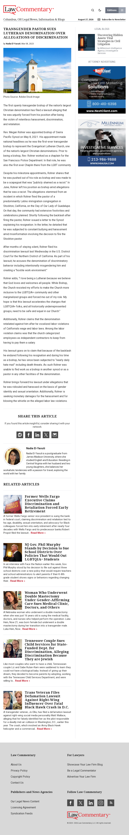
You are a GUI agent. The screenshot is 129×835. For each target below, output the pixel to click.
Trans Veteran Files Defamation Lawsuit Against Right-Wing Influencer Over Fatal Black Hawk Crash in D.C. (47, 700)
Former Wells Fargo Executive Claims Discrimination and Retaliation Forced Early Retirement (46, 504)
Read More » (38, 532)
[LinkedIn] (90, 802)
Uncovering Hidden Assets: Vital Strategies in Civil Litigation (110, 40)
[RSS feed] (111, 802)
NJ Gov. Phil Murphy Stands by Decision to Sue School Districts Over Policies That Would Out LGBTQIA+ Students (47, 552)
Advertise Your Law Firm (81, 776)
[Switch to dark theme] (99, 10)
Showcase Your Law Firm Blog (85, 764)
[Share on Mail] (54, 434)
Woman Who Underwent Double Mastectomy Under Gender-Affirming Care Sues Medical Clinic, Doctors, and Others (47, 600)
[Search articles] (92, 10)
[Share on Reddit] (19, 434)
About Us (16, 764)
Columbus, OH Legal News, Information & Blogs (34, 19)
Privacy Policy (19, 770)
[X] (80, 802)
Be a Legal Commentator (81, 770)
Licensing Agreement (23, 807)
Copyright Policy (20, 776)
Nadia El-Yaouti (35, 448)
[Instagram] (100, 802)
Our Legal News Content (25, 801)
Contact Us (17, 782)
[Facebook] (70, 802)
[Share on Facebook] (28, 434)
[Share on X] (46, 434)
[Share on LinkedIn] (37, 434)
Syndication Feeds (22, 813)
